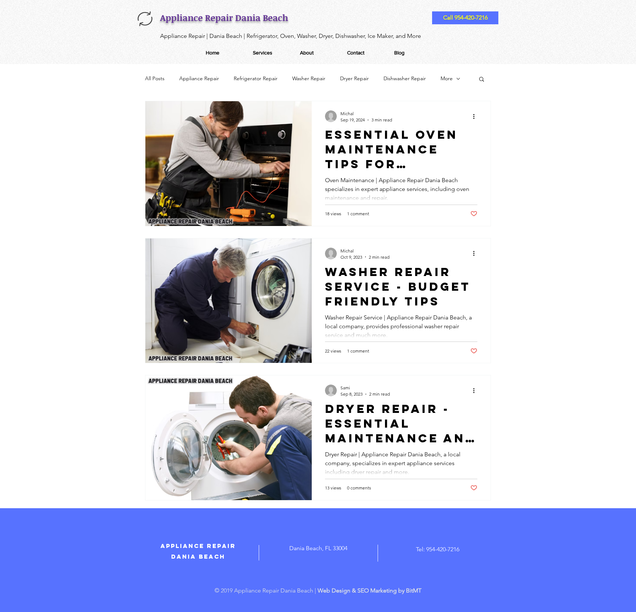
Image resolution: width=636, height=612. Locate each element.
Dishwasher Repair (405, 78)
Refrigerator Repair (256, 78)
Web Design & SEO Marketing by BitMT (369, 590)
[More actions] (476, 116)
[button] (481, 80)
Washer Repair (308, 78)
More (447, 78)
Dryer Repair (354, 78)
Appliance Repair (199, 78)
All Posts (155, 78)
